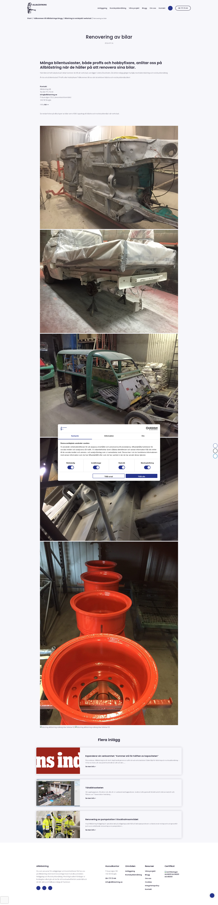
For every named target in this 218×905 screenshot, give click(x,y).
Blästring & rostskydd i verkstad (78, 18)
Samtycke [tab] (75, 436)
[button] (215, 460)
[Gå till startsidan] (37, 8)
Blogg (144, 8)
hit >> (46, 104)
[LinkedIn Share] (215, 456)
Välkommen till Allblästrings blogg (48, 18)
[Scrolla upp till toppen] (212, 895)
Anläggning (102, 8)
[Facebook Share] (215, 445)
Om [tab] (143, 436)
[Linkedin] (38, 888)
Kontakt (162, 8)
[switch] (96, 467)
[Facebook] (44, 888)
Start (29, 18)
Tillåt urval (108, 476)
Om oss (153, 8)
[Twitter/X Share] (215, 451)
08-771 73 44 (183, 8)
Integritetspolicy (152, 886)
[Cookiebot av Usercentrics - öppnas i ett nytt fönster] (148, 428)
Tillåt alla (141, 476)
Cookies (148, 882)
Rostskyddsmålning (118, 8)
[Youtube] (50, 888)
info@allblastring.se (48, 95)
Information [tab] (109, 436)
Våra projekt (134, 8)
